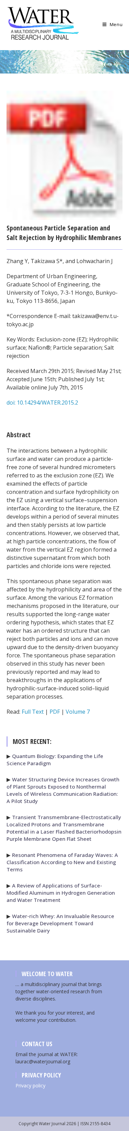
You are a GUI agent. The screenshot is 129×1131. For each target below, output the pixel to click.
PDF (55, 711)
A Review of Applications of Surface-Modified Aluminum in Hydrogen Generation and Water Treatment (61, 892)
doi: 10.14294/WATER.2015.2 (42, 402)
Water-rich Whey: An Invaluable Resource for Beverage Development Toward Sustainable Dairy (60, 923)
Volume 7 (78, 711)
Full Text (33, 711)
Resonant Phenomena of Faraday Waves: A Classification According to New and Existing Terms (62, 862)
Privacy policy (30, 1085)
